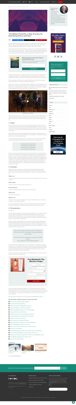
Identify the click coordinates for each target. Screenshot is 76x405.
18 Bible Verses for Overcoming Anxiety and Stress (22, 314)
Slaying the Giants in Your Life (37, 296)
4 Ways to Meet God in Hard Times (18, 312)
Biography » (53, 23)
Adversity (50, 105)
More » (50, 385)
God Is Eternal (51, 98)
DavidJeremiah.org (23, 383)
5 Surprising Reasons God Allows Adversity (20, 307)
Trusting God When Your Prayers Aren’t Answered (22, 316)
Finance (50, 117)
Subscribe (58, 78)
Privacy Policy (53, 397)
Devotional (51, 111)
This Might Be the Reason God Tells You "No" (20, 336)
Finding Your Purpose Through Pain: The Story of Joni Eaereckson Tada (27, 334)
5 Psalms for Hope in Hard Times (18, 318)
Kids (50, 123)
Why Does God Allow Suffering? (17, 303)
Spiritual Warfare (52, 131)
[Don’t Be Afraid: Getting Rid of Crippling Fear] (28, 347)
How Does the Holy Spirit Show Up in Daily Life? (57, 90)
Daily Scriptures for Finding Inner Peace (19, 320)
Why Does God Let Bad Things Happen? (19, 301)
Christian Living (51, 109)
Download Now (33, 68)
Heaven (50, 119)
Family (50, 115)
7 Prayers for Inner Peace (16, 328)
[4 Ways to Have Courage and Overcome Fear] (15, 347)
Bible (50, 107)
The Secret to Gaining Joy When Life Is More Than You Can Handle (26, 330)
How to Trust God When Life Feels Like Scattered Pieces (38, 382)
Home (9, 6)
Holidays (50, 121)
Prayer (50, 127)
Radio (56, 19)
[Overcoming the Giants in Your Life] (41, 347)
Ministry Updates (52, 125)
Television (57, 21)
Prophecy (50, 129)
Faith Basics (51, 113)
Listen (25, 1)
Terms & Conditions (46, 397)
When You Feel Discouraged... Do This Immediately (22, 310)
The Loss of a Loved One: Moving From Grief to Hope (23, 326)
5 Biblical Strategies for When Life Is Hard (20, 324)
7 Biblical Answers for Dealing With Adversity (20, 305)
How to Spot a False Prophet (16, 339)
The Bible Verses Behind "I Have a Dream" (56, 96)
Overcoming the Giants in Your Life (40, 351)
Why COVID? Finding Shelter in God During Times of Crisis (24, 332)
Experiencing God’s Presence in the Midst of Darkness (23, 322)
